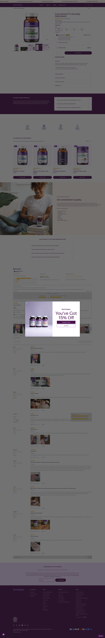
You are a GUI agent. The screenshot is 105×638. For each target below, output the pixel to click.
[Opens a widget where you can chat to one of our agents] (101, 636)
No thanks (66, 325)
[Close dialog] (27, 303)
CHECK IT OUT (66, 322)
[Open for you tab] (3, 634)
